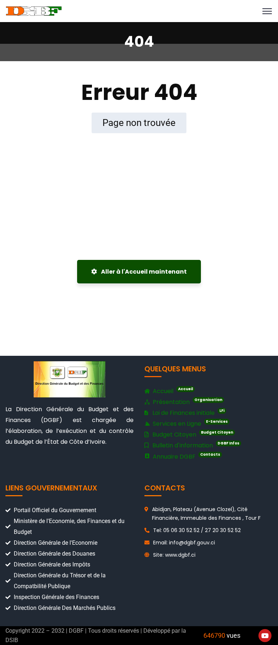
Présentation (186, 401)
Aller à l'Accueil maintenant (143, 271)
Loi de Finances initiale (187, 412)
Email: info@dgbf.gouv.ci (184, 542)
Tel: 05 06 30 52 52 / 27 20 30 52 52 (197, 530)
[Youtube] (264, 635)
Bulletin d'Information (195, 445)
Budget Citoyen (192, 434)
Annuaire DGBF (185, 456)
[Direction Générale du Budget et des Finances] (33, 10)
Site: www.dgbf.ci (174, 554)
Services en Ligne (189, 423)
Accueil (172, 390)
